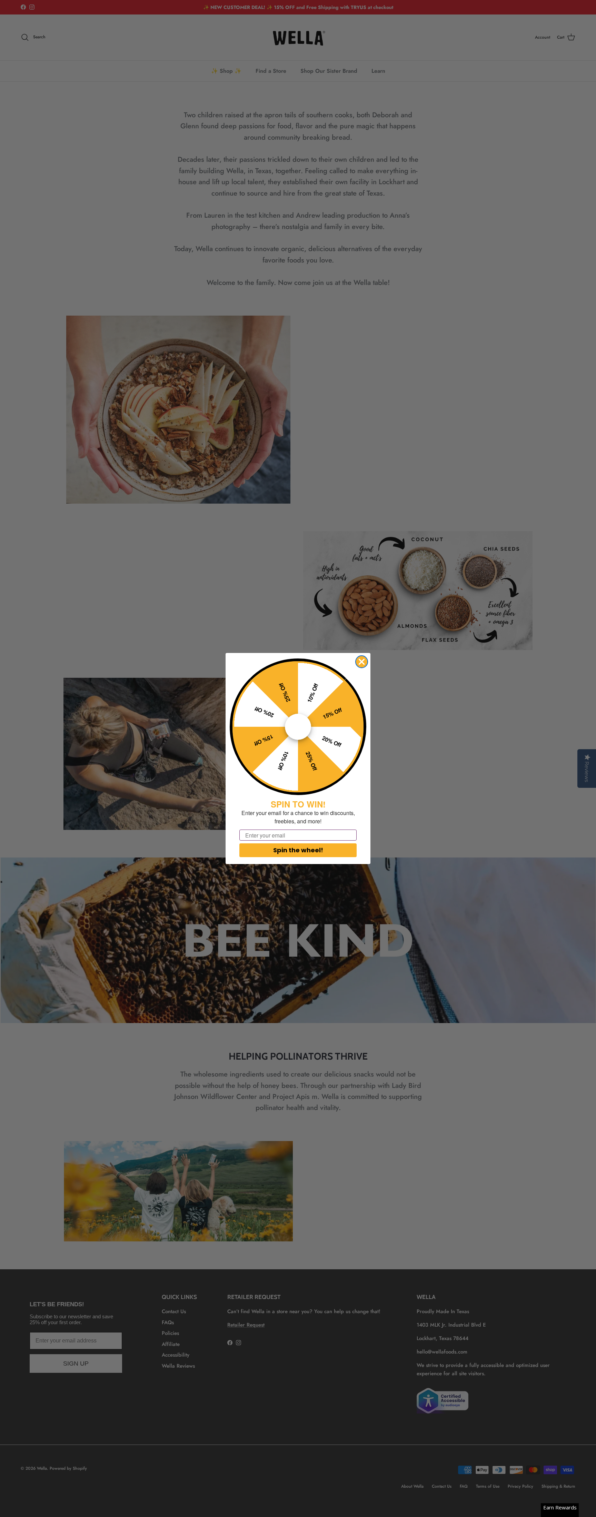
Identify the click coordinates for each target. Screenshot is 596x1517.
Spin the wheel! (298, 850)
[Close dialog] (362, 662)
